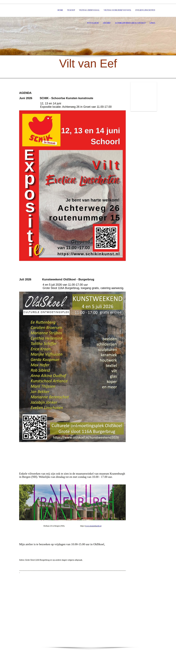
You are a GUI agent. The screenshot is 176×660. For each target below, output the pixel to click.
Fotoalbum (93, 23)
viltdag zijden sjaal (89, 10)
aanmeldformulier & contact (130, 23)
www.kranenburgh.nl (93, 526)
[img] (88, 36)
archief (107, 23)
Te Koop (71, 10)
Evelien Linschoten (145, 10)
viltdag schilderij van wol (117, 10)
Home (60, 10)
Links (152, 23)
